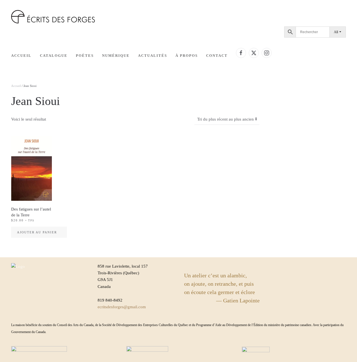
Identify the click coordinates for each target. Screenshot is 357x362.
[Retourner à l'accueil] (53, 17)
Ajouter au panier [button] (37, 232)
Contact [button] (217, 55)
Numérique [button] (116, 55)
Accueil (21, 55)
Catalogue (53, 55)
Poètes (85, 55)
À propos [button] (186, 55)
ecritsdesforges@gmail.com (122, 307)
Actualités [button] (152, 55)
